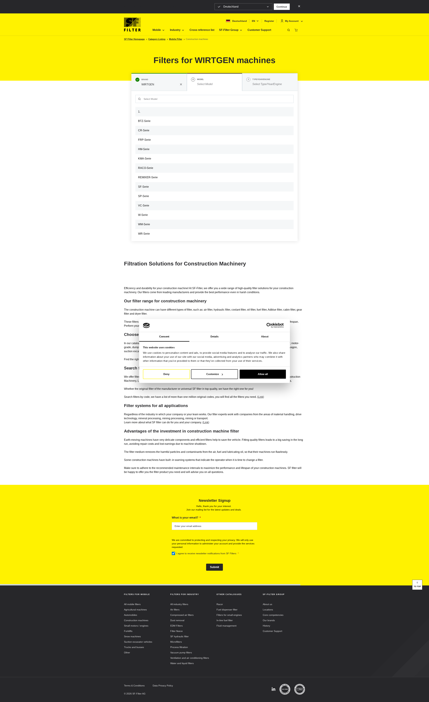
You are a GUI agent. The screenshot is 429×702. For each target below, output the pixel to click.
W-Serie (143, 214)
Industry (175, 30)
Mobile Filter (175, 39)
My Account (292, 21)
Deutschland (230, 6)
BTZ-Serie (144, 121)
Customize (212, 374)
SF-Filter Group (228, 30)
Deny (166, 374)
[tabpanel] (214, 166)
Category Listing (156, 39)
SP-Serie (143, 196)
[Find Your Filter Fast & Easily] (288, 30)
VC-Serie (143, 205)
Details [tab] (214, 336)
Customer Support (259, 30)
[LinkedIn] (273, 689)
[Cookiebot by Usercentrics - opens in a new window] (271, 325)
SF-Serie (143, 186)
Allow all (263, 374)
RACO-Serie (145, 168)
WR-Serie (144, 233)
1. (139, 111)
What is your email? (185, 517)
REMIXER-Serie (148, 177)
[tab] (159, 82)
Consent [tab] (164, 336)
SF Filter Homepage (134, 39)
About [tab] (264, 336)
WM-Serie (144, 224)
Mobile (156, 30)
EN (253, 21)
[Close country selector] (299, 6)
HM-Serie (143, 149)
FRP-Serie (144, 139)
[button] (282, 6)
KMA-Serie (144, 158)
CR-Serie (143, 130)
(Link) (260, 396)
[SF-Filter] (132, 24)
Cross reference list (202, 30)
